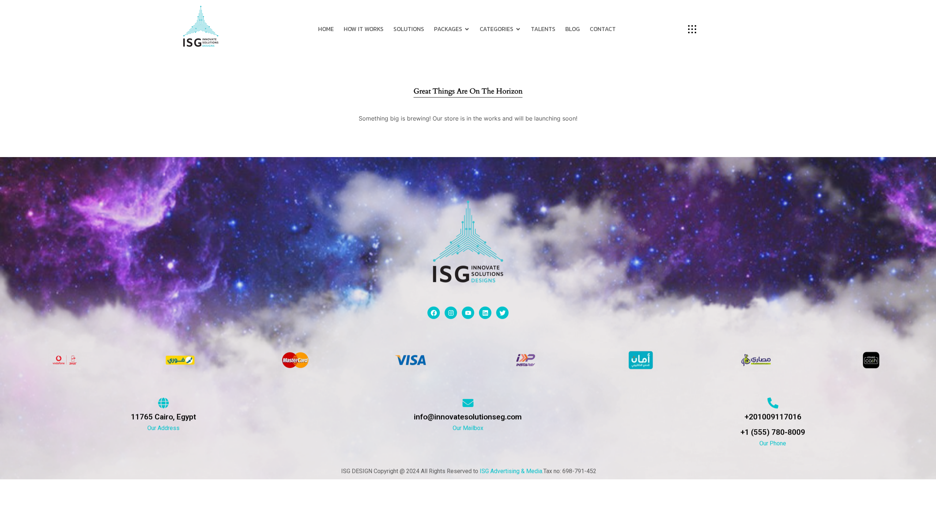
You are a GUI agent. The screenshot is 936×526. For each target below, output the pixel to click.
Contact (603, 28)
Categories (496, 28)
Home (326, 28)
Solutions (408, 28)
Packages (448, 28)
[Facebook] (433, 312)
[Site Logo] (200, 26)
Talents (543, 28)
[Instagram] (451, 312)
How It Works (364, 28)
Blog (572, 28)
